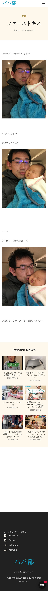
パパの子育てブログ (24, 571)
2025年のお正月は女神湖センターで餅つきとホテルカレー (12, 434)
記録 (24, 16)
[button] (44, 3)
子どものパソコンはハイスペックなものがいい (35, 375)
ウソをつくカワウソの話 (12, 403)
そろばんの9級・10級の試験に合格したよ (13, 373)
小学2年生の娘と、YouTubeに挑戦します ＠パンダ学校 (35, 404)
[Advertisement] (24, 479)
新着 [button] (42, 585)
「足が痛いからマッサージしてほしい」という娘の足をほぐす (35, 434)
